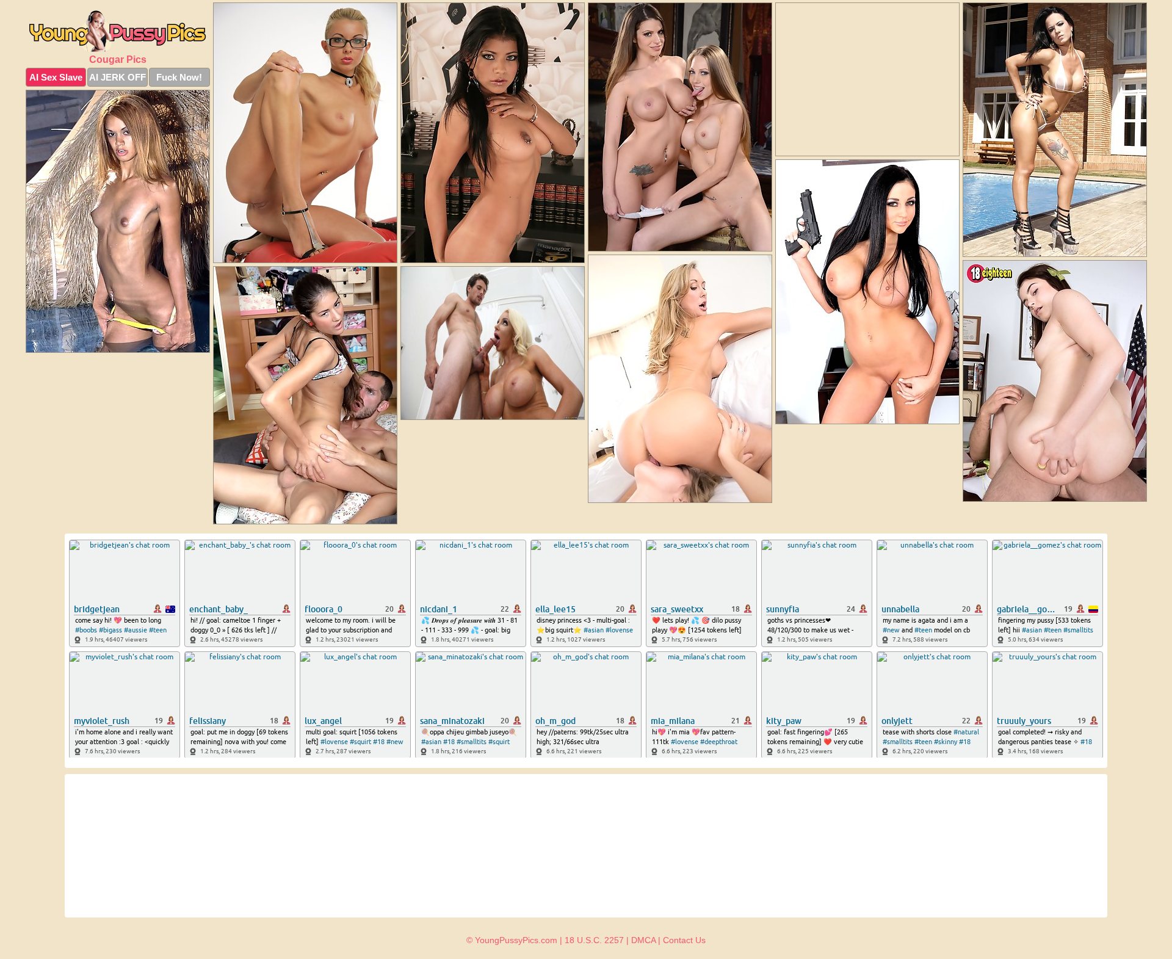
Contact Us (684, 940)
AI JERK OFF (117, 77)
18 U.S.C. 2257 (594, 940)
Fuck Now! (179, 77)
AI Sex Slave (55, 77)
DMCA (643, 940)
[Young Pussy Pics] (118, 31)
